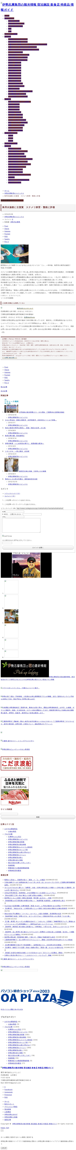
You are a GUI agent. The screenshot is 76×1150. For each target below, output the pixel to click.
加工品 (10, 138)
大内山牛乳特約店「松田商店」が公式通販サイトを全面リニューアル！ (30, 893)
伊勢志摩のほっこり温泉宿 (18, 57)
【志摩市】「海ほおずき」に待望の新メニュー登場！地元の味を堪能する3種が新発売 (35, 908)
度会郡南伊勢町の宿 (15, 83)
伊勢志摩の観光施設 (15, 26)
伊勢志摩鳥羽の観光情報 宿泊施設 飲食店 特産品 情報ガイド (34, 1124)
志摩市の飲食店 (14, 109)
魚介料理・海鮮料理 (15, 115)
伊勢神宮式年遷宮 (14, 182)
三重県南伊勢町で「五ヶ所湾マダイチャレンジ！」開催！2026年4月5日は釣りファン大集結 (38, 940)
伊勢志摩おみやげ (10, 133)
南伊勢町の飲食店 (14, 112)
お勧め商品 (12, 831)
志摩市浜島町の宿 (14, 76)
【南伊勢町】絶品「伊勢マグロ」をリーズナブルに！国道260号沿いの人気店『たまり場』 (37, 916)
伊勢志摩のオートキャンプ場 (18, 55)
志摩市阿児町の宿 (14, 73)
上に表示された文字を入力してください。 (17, 540)
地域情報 (11, 177)
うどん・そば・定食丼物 (17, 120)
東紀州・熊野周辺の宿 (16, 86)
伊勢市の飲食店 (14, 104)
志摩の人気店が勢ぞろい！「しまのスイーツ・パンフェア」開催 (28, 955)
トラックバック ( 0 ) (12, 493)
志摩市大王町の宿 (14, 78)
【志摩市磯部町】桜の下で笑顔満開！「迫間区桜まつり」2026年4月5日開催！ (33, 945)
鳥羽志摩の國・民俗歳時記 (15, 436)
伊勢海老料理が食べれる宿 (18, 42)
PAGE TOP (5, 1128)
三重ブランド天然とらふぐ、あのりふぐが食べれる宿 (27, 44)
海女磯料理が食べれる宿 (17, 94)
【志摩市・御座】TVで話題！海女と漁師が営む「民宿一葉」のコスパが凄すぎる (33, 947)
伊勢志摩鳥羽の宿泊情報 (17, 156)
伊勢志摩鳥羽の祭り (15, 169)
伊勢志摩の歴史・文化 (16, 23)
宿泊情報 (7, 37)
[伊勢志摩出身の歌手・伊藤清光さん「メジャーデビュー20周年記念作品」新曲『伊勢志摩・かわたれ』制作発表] (26, 577)
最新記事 (7, 146)
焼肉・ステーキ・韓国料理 (18, 122)
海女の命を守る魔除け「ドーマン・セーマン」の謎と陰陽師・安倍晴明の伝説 (32, 914)
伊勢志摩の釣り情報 (15, 172)
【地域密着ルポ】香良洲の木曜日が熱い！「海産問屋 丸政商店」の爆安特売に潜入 (34, 901)
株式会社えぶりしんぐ (25, 308)
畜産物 (10, 141)
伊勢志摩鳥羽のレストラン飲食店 (20, 159)
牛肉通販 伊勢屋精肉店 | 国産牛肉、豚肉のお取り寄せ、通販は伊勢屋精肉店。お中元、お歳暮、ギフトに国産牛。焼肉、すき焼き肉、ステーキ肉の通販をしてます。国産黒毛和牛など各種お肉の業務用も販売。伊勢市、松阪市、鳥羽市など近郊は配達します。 (37, 710)
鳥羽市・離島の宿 (14, 65)
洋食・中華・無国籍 (15, 130)
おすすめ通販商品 (10, 829)
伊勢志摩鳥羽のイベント (17, 167)
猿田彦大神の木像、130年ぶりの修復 (32, 471)
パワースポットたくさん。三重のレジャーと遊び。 (21, 688)
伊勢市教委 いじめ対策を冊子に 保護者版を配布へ (24, 443)
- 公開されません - (12, 514)
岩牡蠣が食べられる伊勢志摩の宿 (20, 91)
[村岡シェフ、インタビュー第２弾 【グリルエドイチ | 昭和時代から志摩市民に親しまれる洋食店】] (11, 608)
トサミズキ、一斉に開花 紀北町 (17, 451)
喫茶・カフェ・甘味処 (16, 125)
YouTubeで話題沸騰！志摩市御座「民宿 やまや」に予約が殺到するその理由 (32, 906)
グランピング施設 (10, 34)
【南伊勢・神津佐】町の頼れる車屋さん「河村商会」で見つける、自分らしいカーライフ (36, 927)
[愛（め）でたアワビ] (11, 649)
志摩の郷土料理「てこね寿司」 (19, 102)
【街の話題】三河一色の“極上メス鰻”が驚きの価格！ (23, 895)
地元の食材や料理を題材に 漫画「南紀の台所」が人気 (25, 428)
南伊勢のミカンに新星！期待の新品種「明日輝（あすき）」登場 (28, 898)
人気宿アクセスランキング (18, 39)
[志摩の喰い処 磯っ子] (11, 657)
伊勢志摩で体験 (14, 21)
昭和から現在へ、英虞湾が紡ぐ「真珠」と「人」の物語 (24, 880)
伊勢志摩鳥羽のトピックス (18, 151)
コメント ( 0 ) (9, 496)
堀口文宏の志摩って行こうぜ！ (19, 175)
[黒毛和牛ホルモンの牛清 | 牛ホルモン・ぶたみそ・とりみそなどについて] (11, 593)
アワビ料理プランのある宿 (18, 96)
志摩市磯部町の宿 (14, 70)
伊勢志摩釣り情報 (10, 143)
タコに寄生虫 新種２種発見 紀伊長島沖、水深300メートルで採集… (31, 420)
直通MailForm (29, 317)
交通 (9, 31)
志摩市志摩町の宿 (14, 81)
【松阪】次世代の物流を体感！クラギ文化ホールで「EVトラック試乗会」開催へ (33, 953)
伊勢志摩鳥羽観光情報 (16, 154)
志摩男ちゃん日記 (14, 149)
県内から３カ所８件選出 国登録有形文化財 (21, 479)
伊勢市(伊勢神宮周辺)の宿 (17, 60)
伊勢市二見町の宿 (14, 63)
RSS (6, 1097)
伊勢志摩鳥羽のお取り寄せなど (19, 164)
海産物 (10, 136)
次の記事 (4, 391)
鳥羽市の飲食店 (14, 107)
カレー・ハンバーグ (15, 128)
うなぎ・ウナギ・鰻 (15, 117)
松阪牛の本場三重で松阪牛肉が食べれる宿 (23, 50)
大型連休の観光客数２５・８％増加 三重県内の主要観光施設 (41, 412)
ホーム (6, 16)
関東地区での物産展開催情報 (18, 180)
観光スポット (9, 18)
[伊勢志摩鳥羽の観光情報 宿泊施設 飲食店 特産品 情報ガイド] (38, 10)
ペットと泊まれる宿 (15, 52)
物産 (9, 29)
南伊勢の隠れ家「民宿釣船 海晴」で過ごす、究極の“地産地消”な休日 (29, 937)
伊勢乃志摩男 (15, 222)
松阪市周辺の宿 (14, 89)
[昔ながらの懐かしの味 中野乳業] (11, 637)
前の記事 (4, 387)
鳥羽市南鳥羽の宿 (14, 68)
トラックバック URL (8, 508)
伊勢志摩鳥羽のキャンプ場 (18, 162)
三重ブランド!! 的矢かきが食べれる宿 (22, 47)
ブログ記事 (8, 834)
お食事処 (7, 99)
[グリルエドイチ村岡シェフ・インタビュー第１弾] (11, 623)
